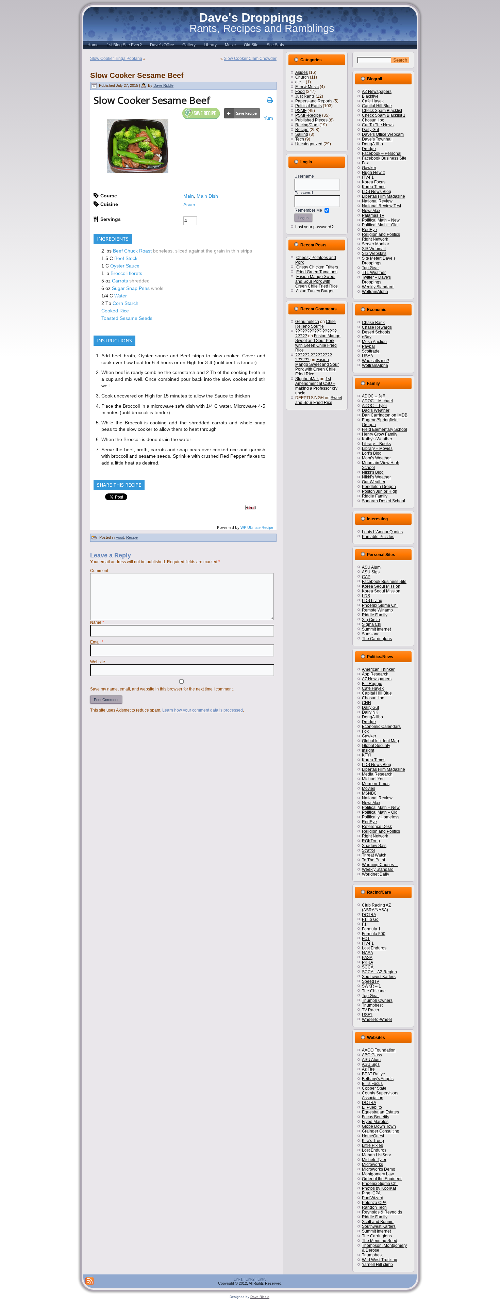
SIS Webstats (374, 253)
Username (304, 176)
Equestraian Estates (380, 1112)
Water (120, 295)
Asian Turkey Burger (315, 291)
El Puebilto (372, 1107)
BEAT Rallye (373, 1074)
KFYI (366, 755)
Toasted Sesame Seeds (126, 318)
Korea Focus (373, 182)
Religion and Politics (381, 234)
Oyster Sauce (124, 265)
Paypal (368, 346)
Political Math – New (381, 220)
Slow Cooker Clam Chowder (250, 58)
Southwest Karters (379, 976)
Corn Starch (125, 303)
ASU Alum (371, 567)
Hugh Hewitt (373, 172)
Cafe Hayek (373, 101)
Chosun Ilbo (373, 120)
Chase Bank (373, 322)
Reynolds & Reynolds (382, 1212)
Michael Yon (373, 779)
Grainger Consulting (380, 1131)
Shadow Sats (374, 845)
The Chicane (374, 991)
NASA (367, 952)
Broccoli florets (126, 273)
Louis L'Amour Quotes (382, 532)
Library (210, 45)
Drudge (369, 148)
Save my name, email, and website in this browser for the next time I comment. (162, 689)
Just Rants (305, 96)
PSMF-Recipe (308, 115)
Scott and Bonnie (378, 1221)
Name (97, 622)
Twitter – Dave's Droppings (376, 279)
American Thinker (378, 669)
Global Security (376, 745)
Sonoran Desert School (383, 501)
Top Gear (370, 267)
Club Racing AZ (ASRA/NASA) (376, 907)
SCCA (367, 967)
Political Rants (308, 105)
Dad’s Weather (375, 410)
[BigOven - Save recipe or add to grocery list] (242, 113)
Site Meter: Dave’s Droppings (379, 260)
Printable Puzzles (378, 536)
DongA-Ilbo (372, 144)
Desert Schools (376, 332)
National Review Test (381, 206)
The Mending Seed (379, 1240)
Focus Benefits (375, 1116)
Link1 (238, 1279)
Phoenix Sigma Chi (380, 605)
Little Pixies (372, 1145)
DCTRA (369, 914)
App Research (375, 674)
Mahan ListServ (376, 1155)
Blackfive (370, 96)
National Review (377, 201)
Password (304, 193)
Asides (301, 72)
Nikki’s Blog (373, 472)
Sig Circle (371, 619)
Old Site (251, 45)
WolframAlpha (375, 291)
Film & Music (307, 86)
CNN (366, 702)
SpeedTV (370, 981)
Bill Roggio (372, 683)
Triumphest (372, 1005)
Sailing (301, 134)
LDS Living (372, 600)
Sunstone (371, 634)
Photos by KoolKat (379, 1188)
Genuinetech (307, 321)
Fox (365, 163)
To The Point (373, 860)
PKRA (367, 962)
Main (188, 196)
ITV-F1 (368, 177)
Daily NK (370, 712)
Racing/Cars (306, 125)
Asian (189, 204)
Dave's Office (162, 45)
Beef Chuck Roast (132, 251)
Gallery (189, 45)
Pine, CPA (371, 1193)
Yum (268, 118)
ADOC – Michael (377, 400)
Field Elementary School (384, 429)
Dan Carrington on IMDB (384, 415)
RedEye (369, 229)
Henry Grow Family (379, 434)
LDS (366, 595)
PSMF (300, 110)
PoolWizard (372, 1197)
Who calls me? (375, 360)
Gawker (369, 167)
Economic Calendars (381, 726)
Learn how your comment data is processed (202, 710)
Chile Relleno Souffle (315, 324)
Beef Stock (125, 258)
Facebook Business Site (384, 158)
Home (93, 45)
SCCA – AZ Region (379, 972)
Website (97, 662)
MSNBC (369, 793)
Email (96, 642)
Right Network (375, 239)
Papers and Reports (313, 101)
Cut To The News (378, 125)
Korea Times (373, 186)
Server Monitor (375, 244)
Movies (368, 788)
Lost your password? (314, 227)
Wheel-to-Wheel (377, 1019)
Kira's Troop (373, 1140)
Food (120, 537)
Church (302, 77)
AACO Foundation (379, 1050)
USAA (367, 356)
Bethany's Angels (378, 1078)
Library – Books (376, 443)
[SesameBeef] (137, 171)
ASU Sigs (371, 572)
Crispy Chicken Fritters (317, 267)
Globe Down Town (379, 1126)
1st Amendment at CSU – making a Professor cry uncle (316, 385)
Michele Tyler (374, 1159)
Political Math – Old (380, 225)
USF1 (367, 1014)
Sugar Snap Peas (131, 288)
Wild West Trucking (379, 1259)
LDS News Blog (376, 191)
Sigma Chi (371, 624)
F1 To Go (370, 919)
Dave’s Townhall (377, 139)
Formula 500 (373, 933)
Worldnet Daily (375, 874)
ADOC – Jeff (373, 396)
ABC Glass (372, 1055)
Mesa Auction (374, 341)
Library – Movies (377, 448)
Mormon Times (375, 783)
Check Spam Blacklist (382, 110)
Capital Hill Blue (377, 105)
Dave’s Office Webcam (383, 134)
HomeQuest (373, 1136)
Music (230, 45)
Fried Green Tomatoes (316, 272)
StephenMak (307, 378)
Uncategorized (308, 144)
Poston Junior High (379, 491)
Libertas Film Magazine (383, 196)
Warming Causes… (380, 864)
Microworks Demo (378, 1169)
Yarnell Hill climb (377, 1264)
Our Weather (373, 481)
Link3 (261, 1279)
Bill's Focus (372, 1083)
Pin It (250, 507)
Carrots (120, 280)
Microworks (372, 1164)
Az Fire (368, 1069)
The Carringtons (377, 638)
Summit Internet (376, 629)
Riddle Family (374, 496)
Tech (299, 139)
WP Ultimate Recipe (256, 527)
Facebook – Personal (381, 153)
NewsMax (371, 210)
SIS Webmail (374, 248)
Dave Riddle (163, 85)
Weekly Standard (378, 286)
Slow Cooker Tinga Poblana (116, 58)
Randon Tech (374, 1207)
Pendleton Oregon (379, 486)
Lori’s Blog (372, 453)
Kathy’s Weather (377, 439)
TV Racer (370, 1010)
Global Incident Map (380, 740)
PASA (367, 957)
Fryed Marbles (375, 1121)
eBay (366, 337)
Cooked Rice (115, 310)
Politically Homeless (380, 817)
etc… (300, 82)
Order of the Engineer (382, 1178)
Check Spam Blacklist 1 (383, 115)
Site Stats (275, 45)
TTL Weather (374, 272)
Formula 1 (371, 929)
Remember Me (308, 210)
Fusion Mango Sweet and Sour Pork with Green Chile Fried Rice (316, 281)
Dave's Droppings (251, 18)
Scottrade (371, 351)
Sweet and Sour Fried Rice (318, 400)
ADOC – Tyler (374, 405)
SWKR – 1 (371, 986)
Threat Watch (374, 855)
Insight (368, 750)
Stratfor (368, 850)
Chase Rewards (377, 327)
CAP (366, 576)
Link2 (250, 1279)
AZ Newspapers (376, 91)
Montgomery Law (378, 1174)
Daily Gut (370, 129)
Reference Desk (377, 826)
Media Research (377, 774)
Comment (99, 570)
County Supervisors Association (380, 1095)
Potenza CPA (374, 1202)
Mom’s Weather (376, 458)
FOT (366, 938)
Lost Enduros (374, 948)
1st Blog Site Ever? (124, 45)
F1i (365, 924)
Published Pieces (311, 120)
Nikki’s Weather (376, 477)
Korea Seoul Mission (381, 586)
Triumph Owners (377, 1000)
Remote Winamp (377, 610)
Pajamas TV (373, 215)
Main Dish (207, 196)
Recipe (132, 537)
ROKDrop (371, 841)
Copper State (374, 1088)
